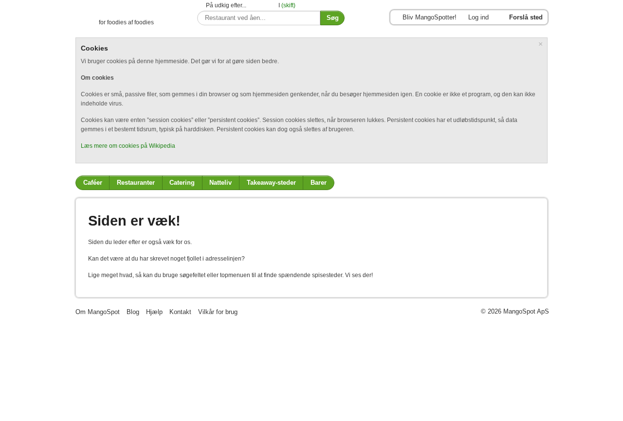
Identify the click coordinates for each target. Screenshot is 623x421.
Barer (319, 182)
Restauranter (136, 182)
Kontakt (180, 312)
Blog (133, 312)
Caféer (92, 182)
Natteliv (220, 182)
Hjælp (154, 312)
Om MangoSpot (97, 312)
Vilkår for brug (218, 312)
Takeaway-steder (271, 182)
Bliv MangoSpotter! (430, 17)
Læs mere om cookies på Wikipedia (128, 145)
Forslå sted (526, 17)
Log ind (478, 17)
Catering (182, 182)
